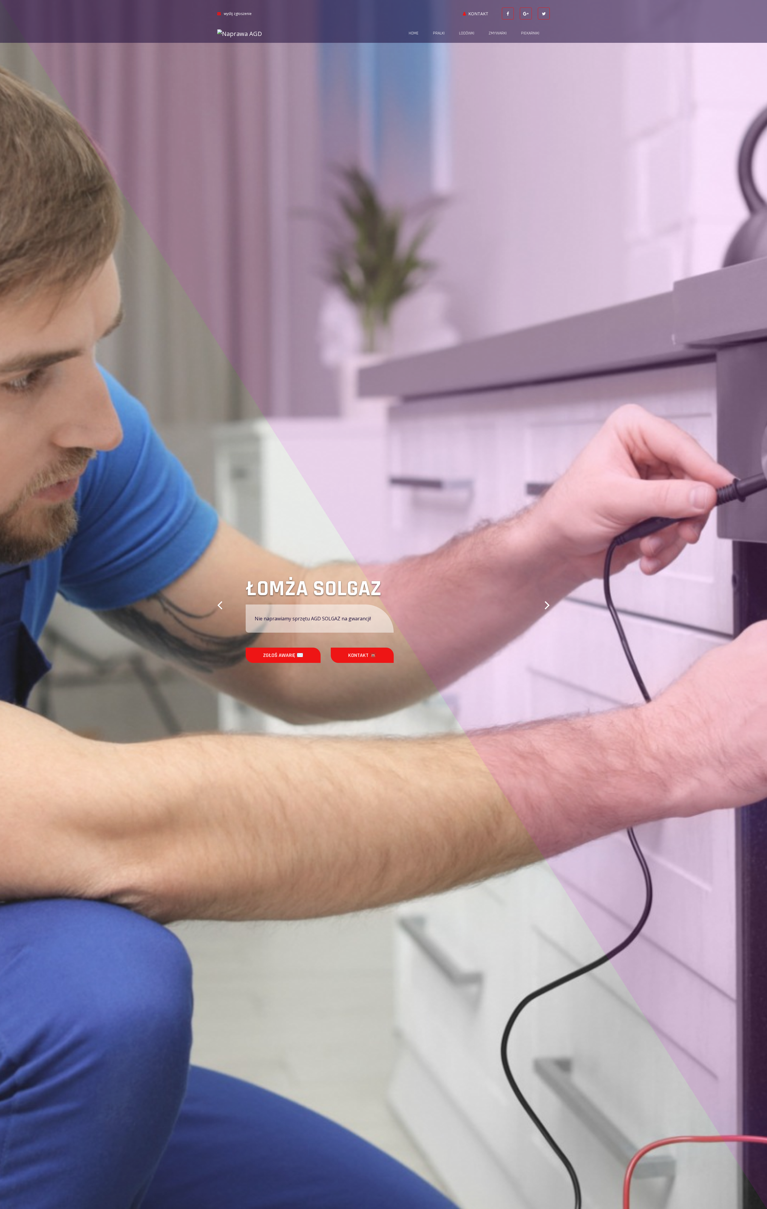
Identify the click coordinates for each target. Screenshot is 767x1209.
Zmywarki (498, 33)
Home (414, 33)
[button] (219, 604)
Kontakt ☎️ (362, 655)
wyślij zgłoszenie (238, 13)
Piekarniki (530, 33)
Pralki (439, 33)
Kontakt (478, 13)
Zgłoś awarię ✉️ (283, 655)
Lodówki (466, 33)
